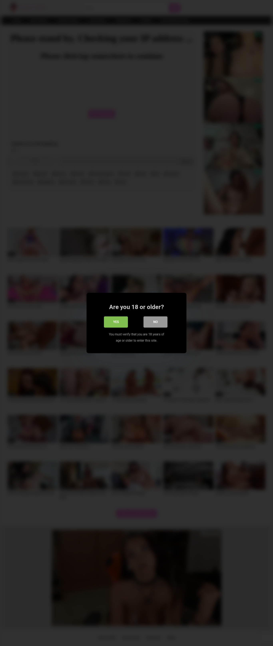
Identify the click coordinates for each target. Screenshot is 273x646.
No (155, 322)
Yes (116, 322)
